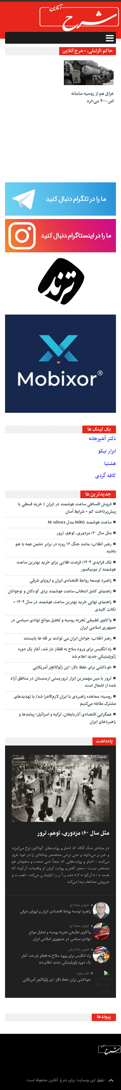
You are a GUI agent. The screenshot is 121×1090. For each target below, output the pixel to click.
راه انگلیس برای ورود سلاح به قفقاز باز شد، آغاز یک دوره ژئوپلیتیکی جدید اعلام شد (67, 653)
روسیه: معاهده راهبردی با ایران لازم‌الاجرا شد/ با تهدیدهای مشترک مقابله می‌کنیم (65, 700)
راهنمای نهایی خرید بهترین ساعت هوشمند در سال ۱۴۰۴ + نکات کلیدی (64, 605)
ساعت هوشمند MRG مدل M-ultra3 (80, 522)
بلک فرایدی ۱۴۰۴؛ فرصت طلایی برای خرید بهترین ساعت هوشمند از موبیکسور (66, 566)
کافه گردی (105, 475)
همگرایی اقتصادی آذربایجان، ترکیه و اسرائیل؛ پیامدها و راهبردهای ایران (67, 718)
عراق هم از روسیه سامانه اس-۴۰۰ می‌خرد (92, 97)
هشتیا (110, 463)
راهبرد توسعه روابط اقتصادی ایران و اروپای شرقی (71, 580)
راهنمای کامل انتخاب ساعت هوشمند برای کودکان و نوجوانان (60, 591)
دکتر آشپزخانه (102, 438)
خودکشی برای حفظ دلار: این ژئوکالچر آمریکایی (72, 667)
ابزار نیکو (107, 451)
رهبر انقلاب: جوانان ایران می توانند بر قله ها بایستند (68, 638)
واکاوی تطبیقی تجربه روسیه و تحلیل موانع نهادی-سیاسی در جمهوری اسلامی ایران (63, 624)
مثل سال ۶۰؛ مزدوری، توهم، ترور (84, 533)
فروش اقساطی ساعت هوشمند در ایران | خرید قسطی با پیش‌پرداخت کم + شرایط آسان (67, 508)
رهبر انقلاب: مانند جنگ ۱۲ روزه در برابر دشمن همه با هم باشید (65, 548)
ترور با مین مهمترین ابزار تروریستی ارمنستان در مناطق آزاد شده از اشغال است (63, 682)
